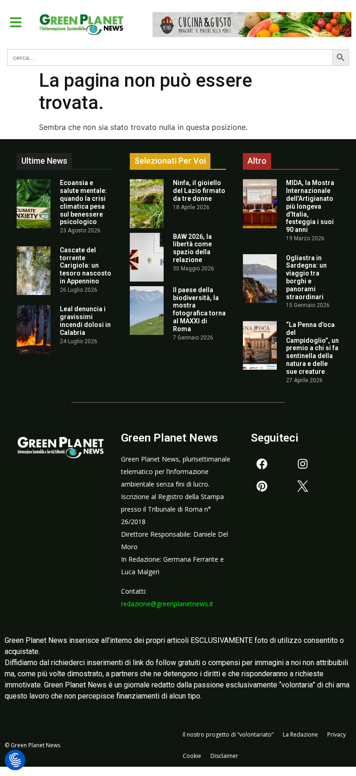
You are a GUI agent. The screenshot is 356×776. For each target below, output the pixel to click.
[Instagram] (303, 464)
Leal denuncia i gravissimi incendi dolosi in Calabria (85, 320)
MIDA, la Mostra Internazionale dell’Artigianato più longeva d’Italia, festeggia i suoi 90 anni (310, 206)
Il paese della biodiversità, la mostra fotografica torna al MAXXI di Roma (199, 309)
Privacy (336, 734)
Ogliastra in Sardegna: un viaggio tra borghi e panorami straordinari (306, 277)
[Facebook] (262, 464)
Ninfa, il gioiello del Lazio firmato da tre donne (199, 190)
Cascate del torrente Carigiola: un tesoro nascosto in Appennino (85, 265)
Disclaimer (224, 756)
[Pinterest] (262, 486)
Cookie (192, 756)
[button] (16, 22)
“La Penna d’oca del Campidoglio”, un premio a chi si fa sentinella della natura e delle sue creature (312, 348)
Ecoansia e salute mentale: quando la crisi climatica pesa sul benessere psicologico (83, 202)
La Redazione (300, 734)
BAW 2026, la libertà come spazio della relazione (192, 248)
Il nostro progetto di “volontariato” (228, 734)
